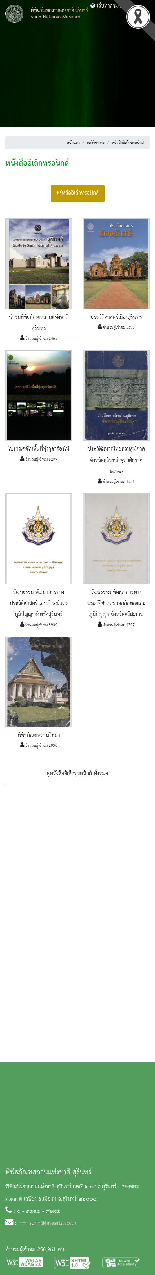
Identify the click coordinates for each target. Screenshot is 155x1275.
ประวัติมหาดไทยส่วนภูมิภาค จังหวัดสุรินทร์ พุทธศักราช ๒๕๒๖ (116, 460)
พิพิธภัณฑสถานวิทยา (39, 736)
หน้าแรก (73, 143)
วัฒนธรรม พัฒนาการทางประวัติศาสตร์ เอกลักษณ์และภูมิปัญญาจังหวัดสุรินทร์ (39, 603)
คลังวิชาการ (96, 143)
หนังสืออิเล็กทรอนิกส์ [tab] (78, 193)
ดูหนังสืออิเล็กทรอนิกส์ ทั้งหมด (77, 774)
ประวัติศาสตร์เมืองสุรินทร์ (116, 317)
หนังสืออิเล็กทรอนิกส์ (128, 143)
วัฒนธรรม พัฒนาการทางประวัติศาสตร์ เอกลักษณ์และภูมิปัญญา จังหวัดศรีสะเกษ (116, 603)
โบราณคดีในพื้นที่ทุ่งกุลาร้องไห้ (38, 449)
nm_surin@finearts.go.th (47, 1223)
